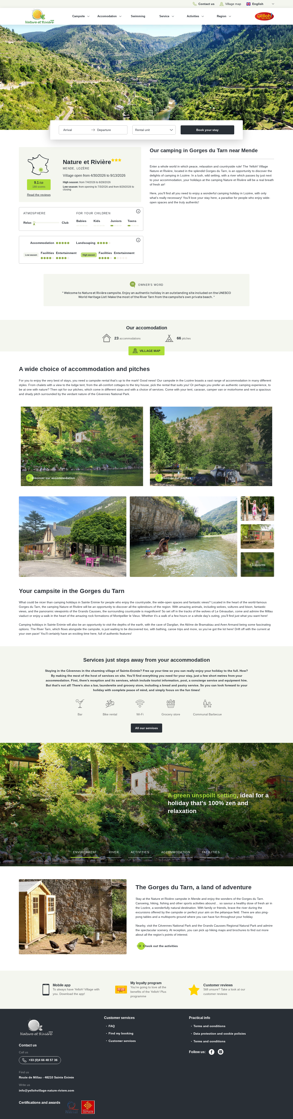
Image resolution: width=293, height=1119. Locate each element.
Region (221, 16)
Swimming (138, 16)
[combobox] (154, 129)
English (257, 4)
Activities (193, 16)
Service (164, 16)
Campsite (78, 16)
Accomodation (107, 16)
